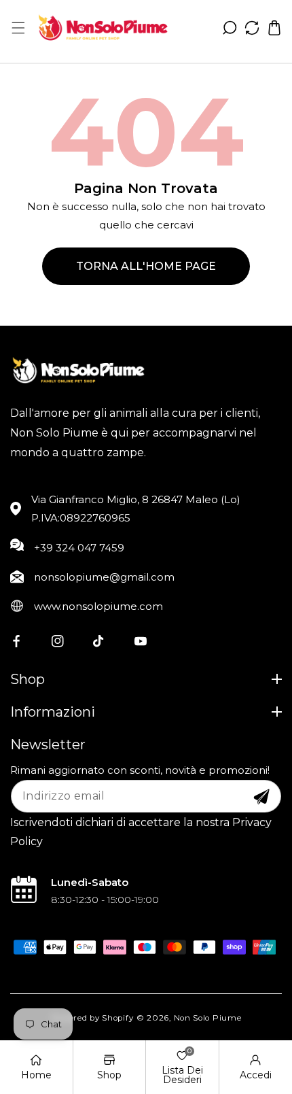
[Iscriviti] (261, 796)
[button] (18, 27)
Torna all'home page (146, 266)
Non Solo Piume (208, 1018)
